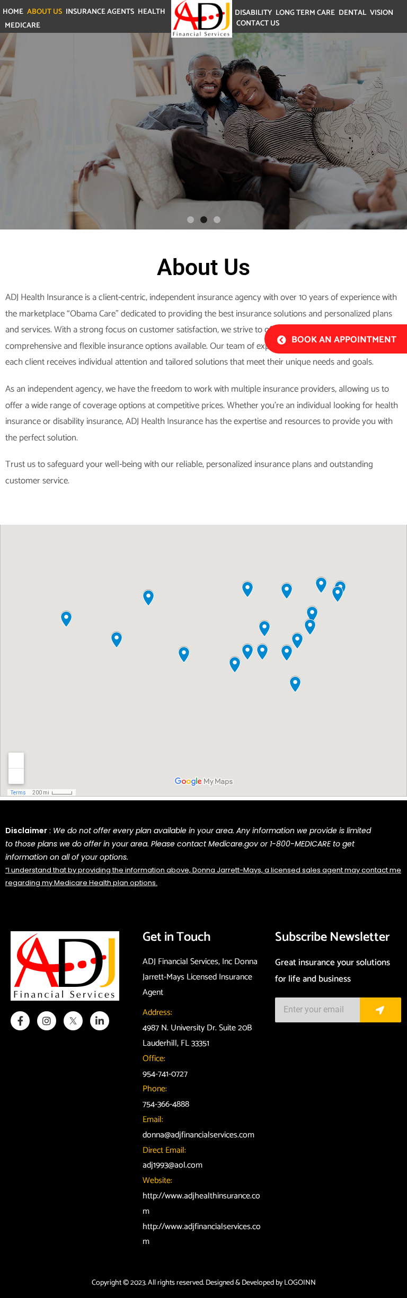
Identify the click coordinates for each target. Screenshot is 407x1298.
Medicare (22, 26)
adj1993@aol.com (172, 1165)
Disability (253, 13)
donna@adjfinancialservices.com (198, 1135)
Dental (352, 13)
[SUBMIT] (380, 1009)
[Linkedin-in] (99, 1020)
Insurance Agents (100, 12)
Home (13, 12)
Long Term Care (305, 13)
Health (151, 12)
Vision (381, 13)
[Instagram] (46, 1020)
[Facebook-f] (20, 1020)
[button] (190, 219)
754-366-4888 (166, 1104)
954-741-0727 (165, 1074)
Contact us (257, 24)
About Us (44, 12)
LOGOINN (300, 1283)
